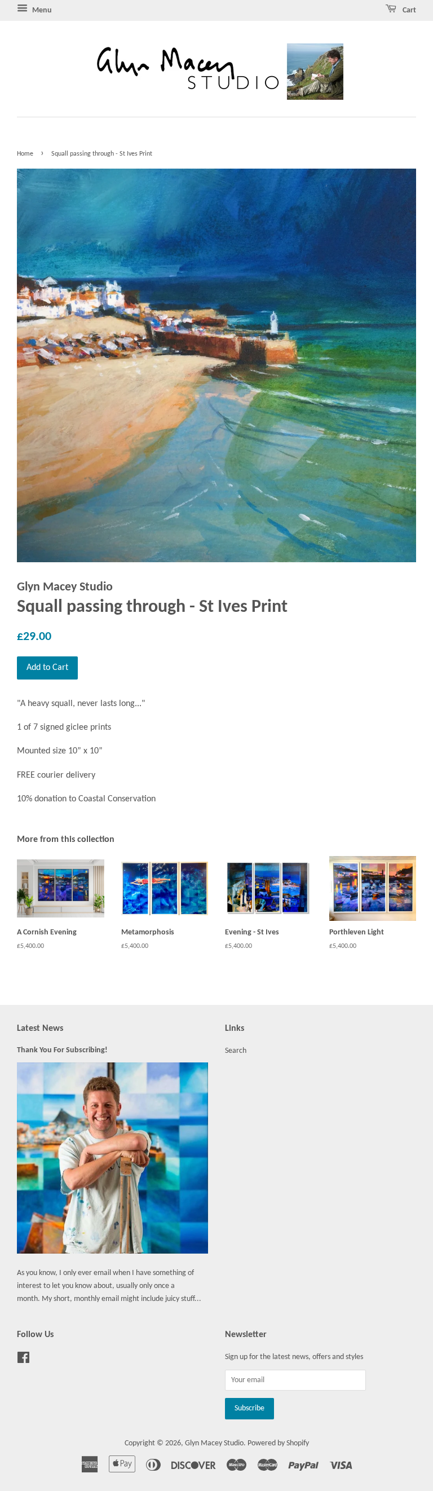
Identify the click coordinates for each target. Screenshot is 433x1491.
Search (235, 1051)
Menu (41, 10)
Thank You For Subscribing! (62, 1050)
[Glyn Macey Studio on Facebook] (23, 1360)
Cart (408, 10)
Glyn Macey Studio (214, 1443)
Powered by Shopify (278, 1443)
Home (25, 154)
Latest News (40, 1028)
